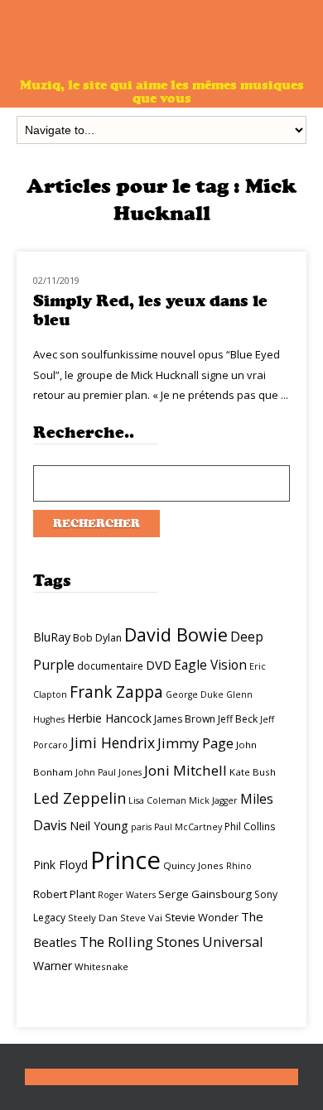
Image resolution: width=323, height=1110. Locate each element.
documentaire (110, 666)
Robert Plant (64, 894)
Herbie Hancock (109, 718)
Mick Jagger (213, 800)
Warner (52, 965)
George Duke (195, 694)
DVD (158, 664)
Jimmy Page (195, 742)
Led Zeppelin (79, 798)
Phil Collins (249, 826)
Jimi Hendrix (112, 742)
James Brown (184, 719)
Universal (232, 941)
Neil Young (99, 826)
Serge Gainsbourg (205, 894)
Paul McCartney (188, 827)
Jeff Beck (238, 719)
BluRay (51, 637)
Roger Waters (127, 895)
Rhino (239, 866)
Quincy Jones (193, 865)
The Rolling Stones (140, 941)
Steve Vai (141, 917)
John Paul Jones (108, 772)
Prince (125, 860)
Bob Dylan (97, 638)
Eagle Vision (210, 665)
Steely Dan (93, 917)
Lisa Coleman (157, 800)
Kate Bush (252, 772)
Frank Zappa (116, 692)
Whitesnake (101, 966)
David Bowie (176, 634)
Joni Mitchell (185, 770)
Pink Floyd (60, 864)
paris (141, 827)
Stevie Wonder (202, 917)
